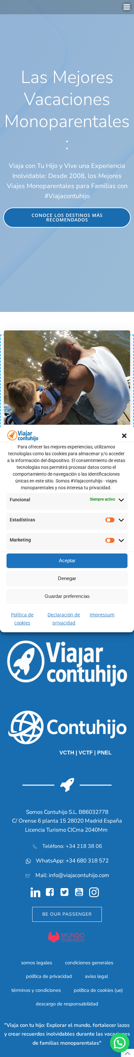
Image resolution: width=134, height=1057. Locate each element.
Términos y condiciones (36, 990)
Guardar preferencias (67, 596)
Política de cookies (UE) (98, 990)
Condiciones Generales (89, 962)
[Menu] (126, 7)
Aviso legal (96, 976)
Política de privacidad (49, 976)
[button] (124, 436)
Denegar (67, 578)
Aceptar (67, 560)
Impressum (102, 615)
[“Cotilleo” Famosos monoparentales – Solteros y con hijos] (67, 378)
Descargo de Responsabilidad (67, 1004)
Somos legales (36, 962)
